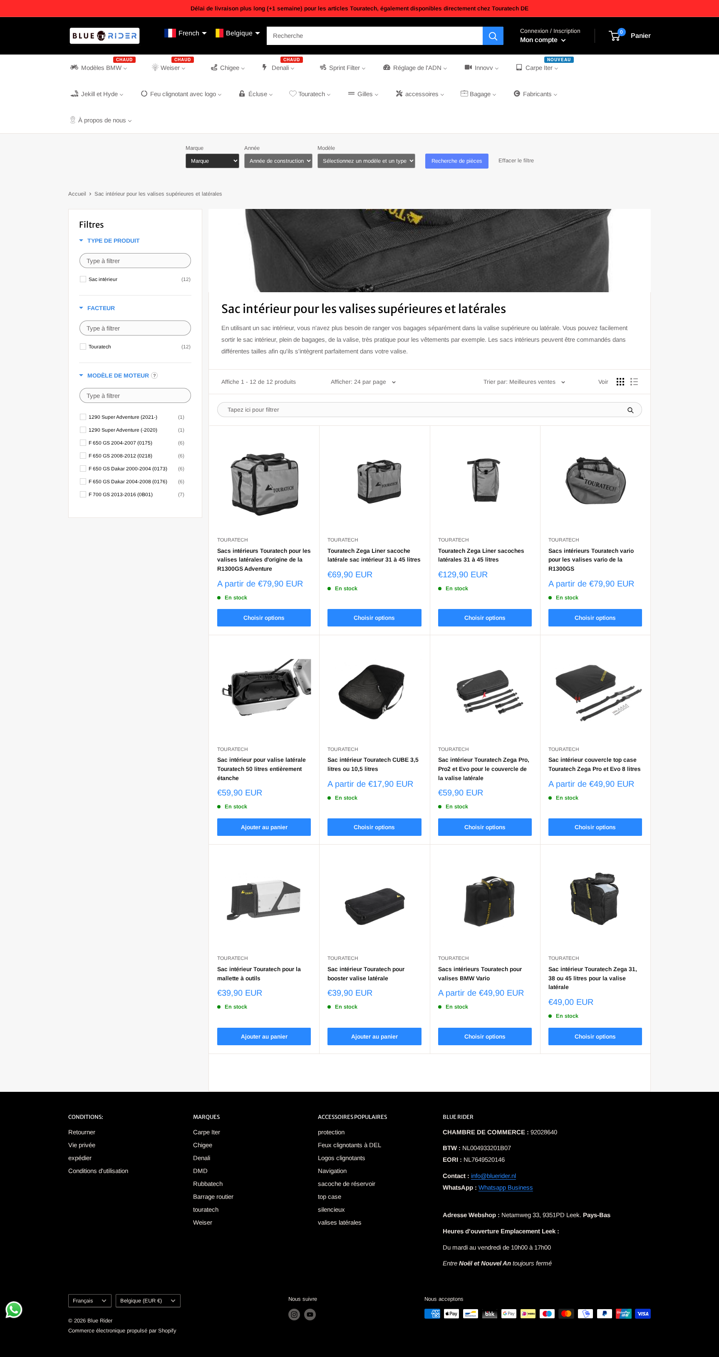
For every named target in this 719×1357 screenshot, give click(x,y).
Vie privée (81, 1144)
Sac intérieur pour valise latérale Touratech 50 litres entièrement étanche (261, 768)
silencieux (331, 1209)
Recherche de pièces (456, 161)
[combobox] (375, 36)
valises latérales (340, 1222)
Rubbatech (208, 1183)
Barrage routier (213, 1196)
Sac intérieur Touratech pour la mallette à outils (259, 974)
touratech (205, 1209)
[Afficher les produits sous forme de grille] (620, 381)
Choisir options (264, 617)
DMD (200, 1170)
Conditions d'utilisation (98, 1170)
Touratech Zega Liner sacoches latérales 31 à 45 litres (481, 555)
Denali (201, 1157)
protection (331, 1132)
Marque (194, 148)
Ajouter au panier (264, 827)
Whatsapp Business (506, 1187)
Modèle (326, 148)
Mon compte (539, 39)
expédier (80, 1157)
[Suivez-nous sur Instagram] (294, 1314)
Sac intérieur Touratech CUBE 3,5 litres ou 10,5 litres (373, 764)
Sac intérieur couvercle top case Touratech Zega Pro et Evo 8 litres (594, 764)
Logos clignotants (341, 1157)
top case (329, 1196)
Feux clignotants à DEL (349, 1144)
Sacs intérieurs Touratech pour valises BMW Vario (480, 974)
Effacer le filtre (516, 160)
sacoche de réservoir (346, 1183)
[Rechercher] (493, 36)
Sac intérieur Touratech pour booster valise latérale (365, 974)
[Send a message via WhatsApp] (14, 1310)
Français (83, 1300)
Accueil (77, 194)
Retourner (81, 1132)
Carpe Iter (206, 1132)
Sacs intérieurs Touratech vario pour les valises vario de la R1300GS (591, 559)
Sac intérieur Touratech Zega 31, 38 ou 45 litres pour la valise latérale (592, 978)
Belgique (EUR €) (141, 1300)
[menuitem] (102, 68)
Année (252, 148)
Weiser (202, 1222)
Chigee (202, 1144)
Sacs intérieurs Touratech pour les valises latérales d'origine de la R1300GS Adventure (264, 559)
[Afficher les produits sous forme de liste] (634, 381)
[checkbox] (140, 279)
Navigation (332, 1170)
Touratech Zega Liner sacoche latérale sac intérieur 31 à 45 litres (374, 555)
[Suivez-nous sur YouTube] (310, 1314)
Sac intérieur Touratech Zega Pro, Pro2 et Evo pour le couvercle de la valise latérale (483, 768)
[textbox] (135, 260)
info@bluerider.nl (493, 1175)
